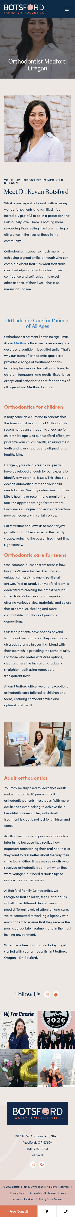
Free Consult (18, 1211)
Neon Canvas (54, 1199)
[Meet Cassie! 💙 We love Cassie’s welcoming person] (19, 1030)
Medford (20, 343)
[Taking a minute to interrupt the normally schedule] (56, 1068)
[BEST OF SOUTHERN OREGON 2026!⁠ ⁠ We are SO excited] (56, 1030)
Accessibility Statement (43, 1193)
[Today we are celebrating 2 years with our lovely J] (19, 1068)
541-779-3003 (37, 1148)
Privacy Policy (18, 1193)
